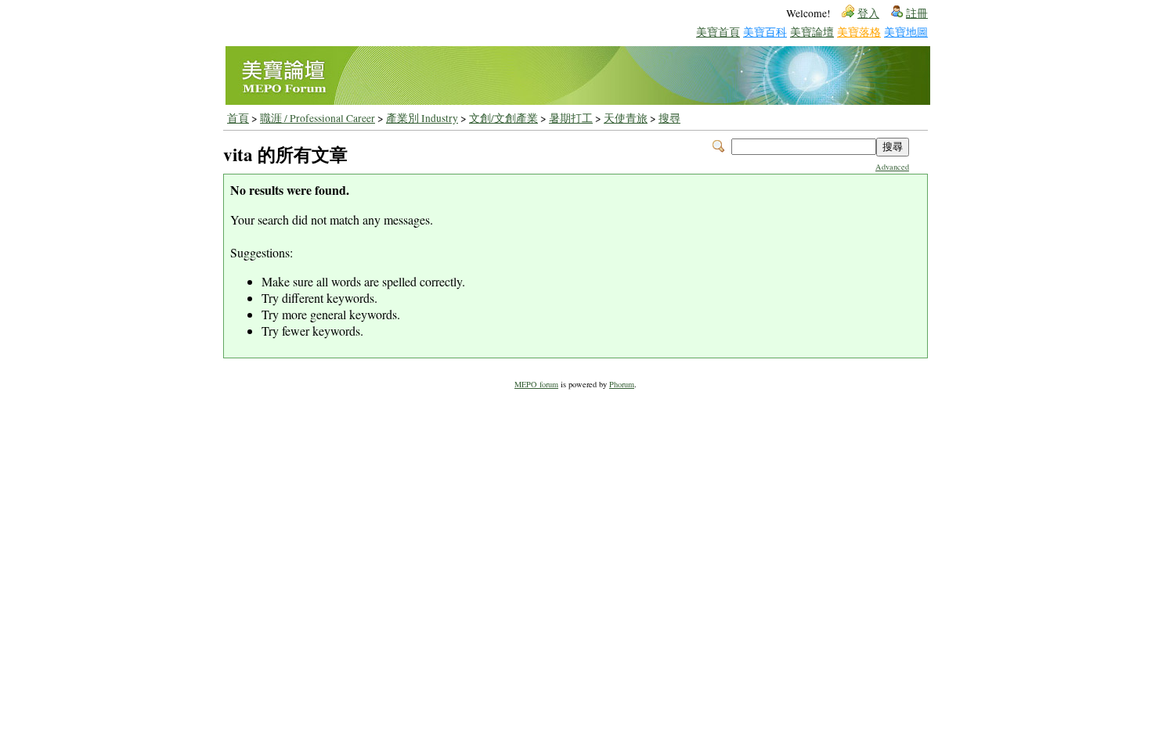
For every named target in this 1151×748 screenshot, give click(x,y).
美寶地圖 (906, 31)
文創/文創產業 (503, 118)
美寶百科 (765, 31)
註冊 (917, 13)
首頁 (238, 118)
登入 (868, 13)
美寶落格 (859, 31)
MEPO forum (536, 384)
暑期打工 (571, 118)
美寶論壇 (812, 31)
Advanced (892, 166)
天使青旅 (626, 118)
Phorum (621, 384)
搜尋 (669, 118)
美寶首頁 (718, 31)
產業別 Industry (422, 118)
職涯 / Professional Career (317, 118)
